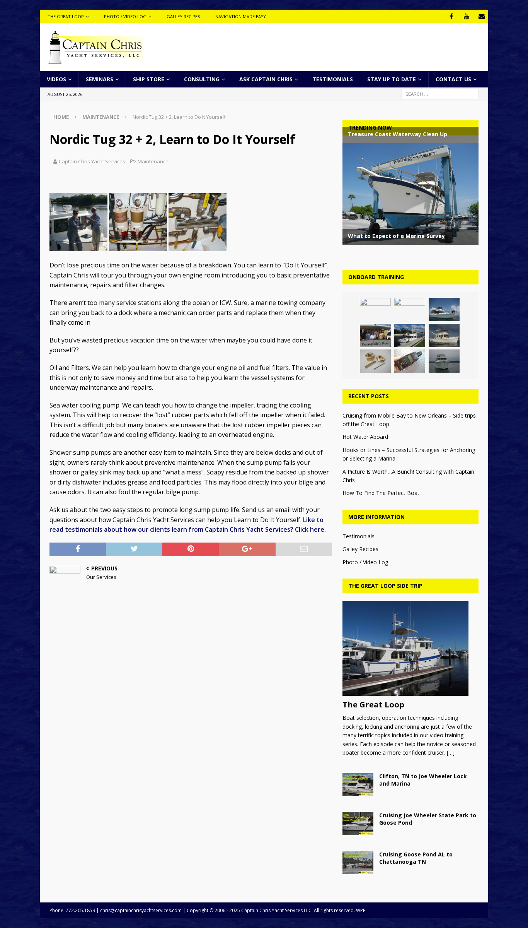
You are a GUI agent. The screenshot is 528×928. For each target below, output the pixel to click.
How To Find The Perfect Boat (380, 493)
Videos (56, 79)
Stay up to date (391, 79)
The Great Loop (66, 16)
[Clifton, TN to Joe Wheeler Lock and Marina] (357, 784)
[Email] (481, 16)
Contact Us (453, 79)
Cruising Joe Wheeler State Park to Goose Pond (427, 819)
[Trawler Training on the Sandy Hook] (444, 309)
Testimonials (332, 79)
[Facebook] (451, 16)
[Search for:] (440, 94)
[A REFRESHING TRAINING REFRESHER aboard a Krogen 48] (375, 335)
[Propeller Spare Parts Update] (375, 361)
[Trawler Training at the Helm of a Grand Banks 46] (444, 335)
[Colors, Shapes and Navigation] (375, 309)
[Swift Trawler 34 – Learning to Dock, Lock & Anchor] (409, 335)
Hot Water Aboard (365, 436)
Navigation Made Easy (240, 16)
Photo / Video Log (125, 16)
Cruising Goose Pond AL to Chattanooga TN (416, 858)
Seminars (99, 79)
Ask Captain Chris (266, 79)
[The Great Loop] (410, 648)
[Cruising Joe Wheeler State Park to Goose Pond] (357, 823)
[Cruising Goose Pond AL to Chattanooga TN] (357, 862)
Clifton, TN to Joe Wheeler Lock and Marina (423, 779)
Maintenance (153, 161)
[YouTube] (466, 16)
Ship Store (148, 79)
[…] (451, 752)
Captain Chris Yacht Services (92, 161)
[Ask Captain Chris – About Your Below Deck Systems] (409, 361)
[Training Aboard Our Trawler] (409, 309)
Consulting (202, 79)
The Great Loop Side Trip (385, 585)
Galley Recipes (183, 16)
